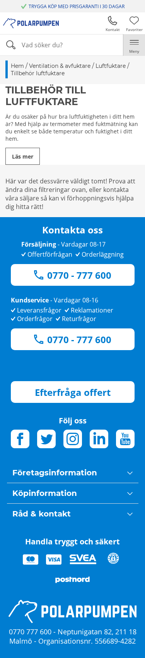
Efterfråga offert (73, 392)
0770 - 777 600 (79, 275)
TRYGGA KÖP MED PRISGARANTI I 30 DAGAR (77, 6)
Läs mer (22, 156)
